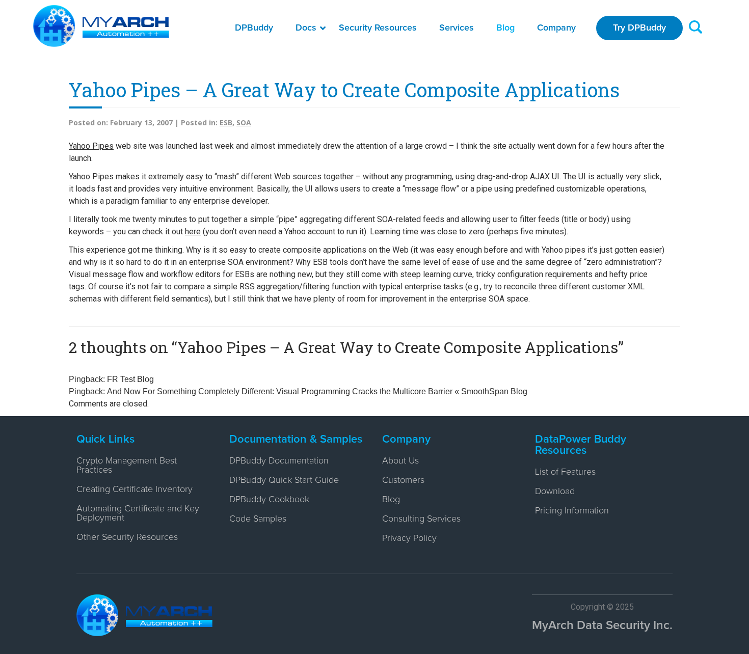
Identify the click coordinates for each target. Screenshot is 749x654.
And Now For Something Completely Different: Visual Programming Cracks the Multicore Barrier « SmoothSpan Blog (317, 391)
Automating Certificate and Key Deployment (137, 513)
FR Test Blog (130, 379)
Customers (403, 480)
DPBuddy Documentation (279, 461)
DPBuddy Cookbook (269, 499)
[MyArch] (101, 26)
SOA (243, 122)
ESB (226, 122)
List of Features (565, 472)
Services (456, 28)
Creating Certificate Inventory (134, 489)
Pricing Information (572, 510)
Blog (505, 28)
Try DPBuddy (639, 28)
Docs (306, 28)
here (193, 231)
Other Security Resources (127, 537)
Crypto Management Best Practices (126, 465)
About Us (400, 461)
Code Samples (257, 519)
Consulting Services (421, 519)
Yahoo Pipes (91, 146)
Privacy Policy (409, 538)
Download (555, 491)
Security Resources (378, 28)
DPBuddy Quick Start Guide (284, 480)
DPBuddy (254, 28)
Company (556, 28)
